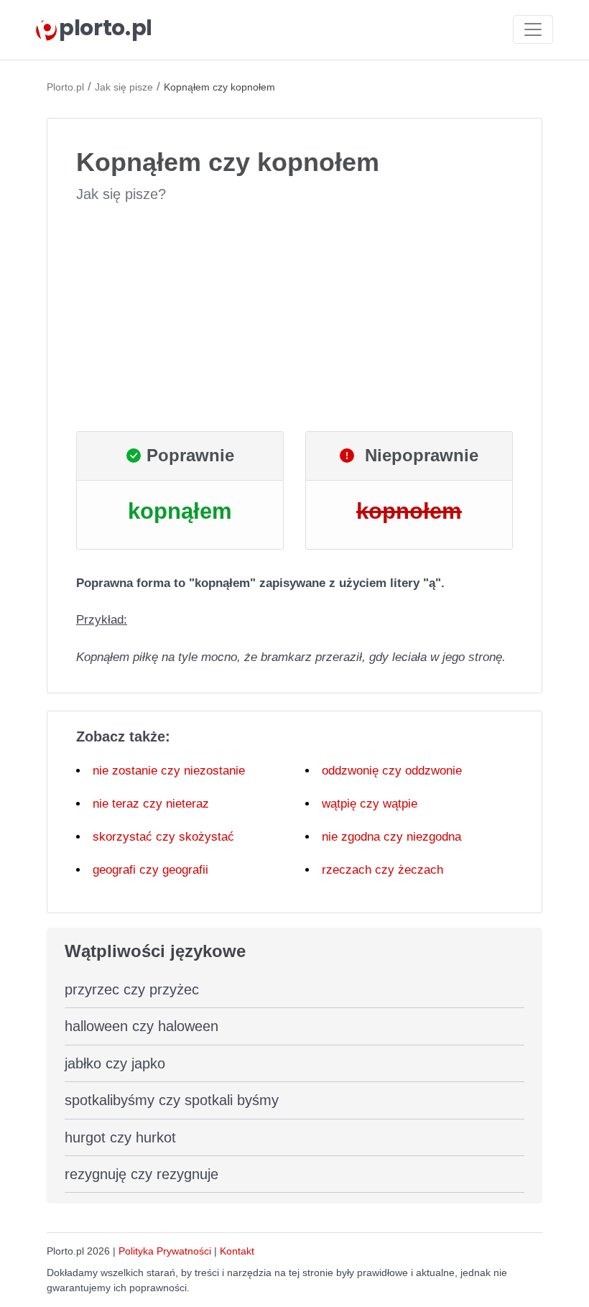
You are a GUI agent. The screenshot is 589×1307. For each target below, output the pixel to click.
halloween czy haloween (141, 1026)
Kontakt (237, 1251)
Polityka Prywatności (165, 1251)
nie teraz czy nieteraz (151, 803)
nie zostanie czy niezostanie (169, 770)
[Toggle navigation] (533, 29)
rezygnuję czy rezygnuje (141, 1174)
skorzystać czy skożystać (163, 837)
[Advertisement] (294, 317)
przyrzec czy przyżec (132, 989)
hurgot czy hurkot (120, 1137)
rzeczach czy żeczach (382, 870)
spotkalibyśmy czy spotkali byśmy (172, 1100)
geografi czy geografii (150, 870)
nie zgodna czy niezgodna (391, 837)
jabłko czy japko (115, 1063)
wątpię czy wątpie (369, 803)
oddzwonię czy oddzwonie (392, 770)
